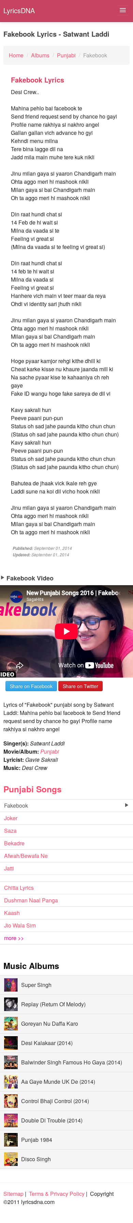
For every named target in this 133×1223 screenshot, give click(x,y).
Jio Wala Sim (20, 925)
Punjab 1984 (36, 1140)
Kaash (12, 913)
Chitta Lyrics (19, 888)
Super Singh (36, 985)
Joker (10, 818)
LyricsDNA (19, 10)
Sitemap (13, 1194)
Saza (10, 830)
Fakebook (16, 805)
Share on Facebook (31, 686)
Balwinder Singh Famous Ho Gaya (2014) (71, 1062)
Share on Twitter (80, 686)
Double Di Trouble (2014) (52, 1120)
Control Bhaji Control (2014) (55, 1101)
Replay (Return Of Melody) (53, 1004)
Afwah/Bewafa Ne (26, 856)
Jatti (9, 868)
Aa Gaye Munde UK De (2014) (58, 1081)
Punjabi (49, 751)
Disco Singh (36, 1159)
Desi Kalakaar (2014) (47, 1043)
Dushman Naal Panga (31, 900)
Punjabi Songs (32, 789)
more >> (14, 938)
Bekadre (14, 843)
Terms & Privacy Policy (57, 1194)
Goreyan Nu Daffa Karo (49, 1023)
